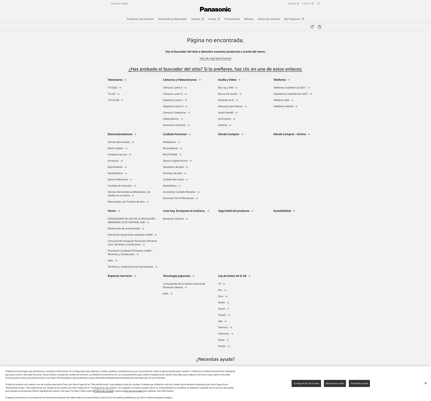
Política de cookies (103, 390)
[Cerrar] (425, 383)
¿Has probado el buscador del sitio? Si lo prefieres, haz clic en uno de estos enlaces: (215, 69)
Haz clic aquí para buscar (215, 58)
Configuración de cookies (306, 383)
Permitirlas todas (359, 383)
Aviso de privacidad (133, 390)
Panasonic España (119, 3)
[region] (215, 383)
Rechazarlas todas (335, 383)
